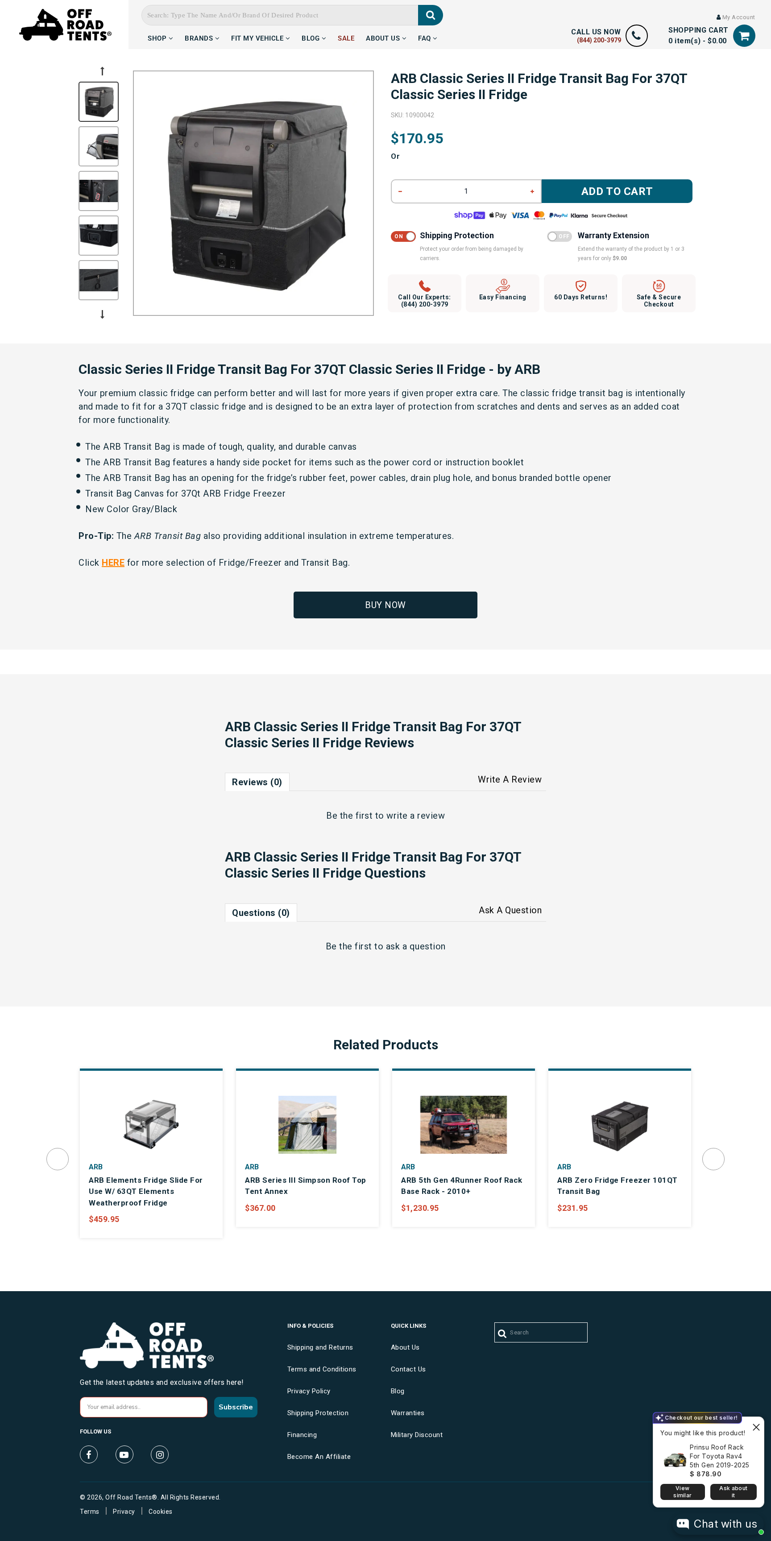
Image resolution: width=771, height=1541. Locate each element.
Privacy (124, 1511)
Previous (102, 70)
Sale (346, 37)
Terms (89, 1511)
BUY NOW (385, 605)
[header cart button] (744, 35)
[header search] (431, 15)
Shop (158, 37)
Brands (200, 37)
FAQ (425, 37)
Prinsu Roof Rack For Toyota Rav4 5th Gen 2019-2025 (720, 1456)
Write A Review (510, 779)
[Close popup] (756, 1425)
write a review (415, 815)
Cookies (161, 1511)
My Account (738, 17)
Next (102, 314)
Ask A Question (510, 910)
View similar (682, 1492)
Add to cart (617, 191)
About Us (384, 37)
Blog (312, 37)
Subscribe (236, 1407)
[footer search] (502, 1334)
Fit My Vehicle (258, 37)
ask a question (416, 946)
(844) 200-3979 (599, 40)
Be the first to (385, 815)
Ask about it (733, 1492)
